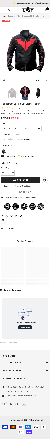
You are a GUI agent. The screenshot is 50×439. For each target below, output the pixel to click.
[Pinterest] (11, 215)
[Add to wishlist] (45, 180)
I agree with (9, 186)
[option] (25, 51)
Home (3, 16)
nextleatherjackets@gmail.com (24, 395)
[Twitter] (7, 215)
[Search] (9, 10)
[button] (42, 80)
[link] (12, 280)
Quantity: (5, 167)
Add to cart (20, 180)
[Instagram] (11, 404)
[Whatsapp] (21, 215)
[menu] (2, 10)
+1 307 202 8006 (22, 391)
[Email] (16, 215)
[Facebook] (2, 215)
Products (11, 16)
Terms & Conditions (23, 186)
